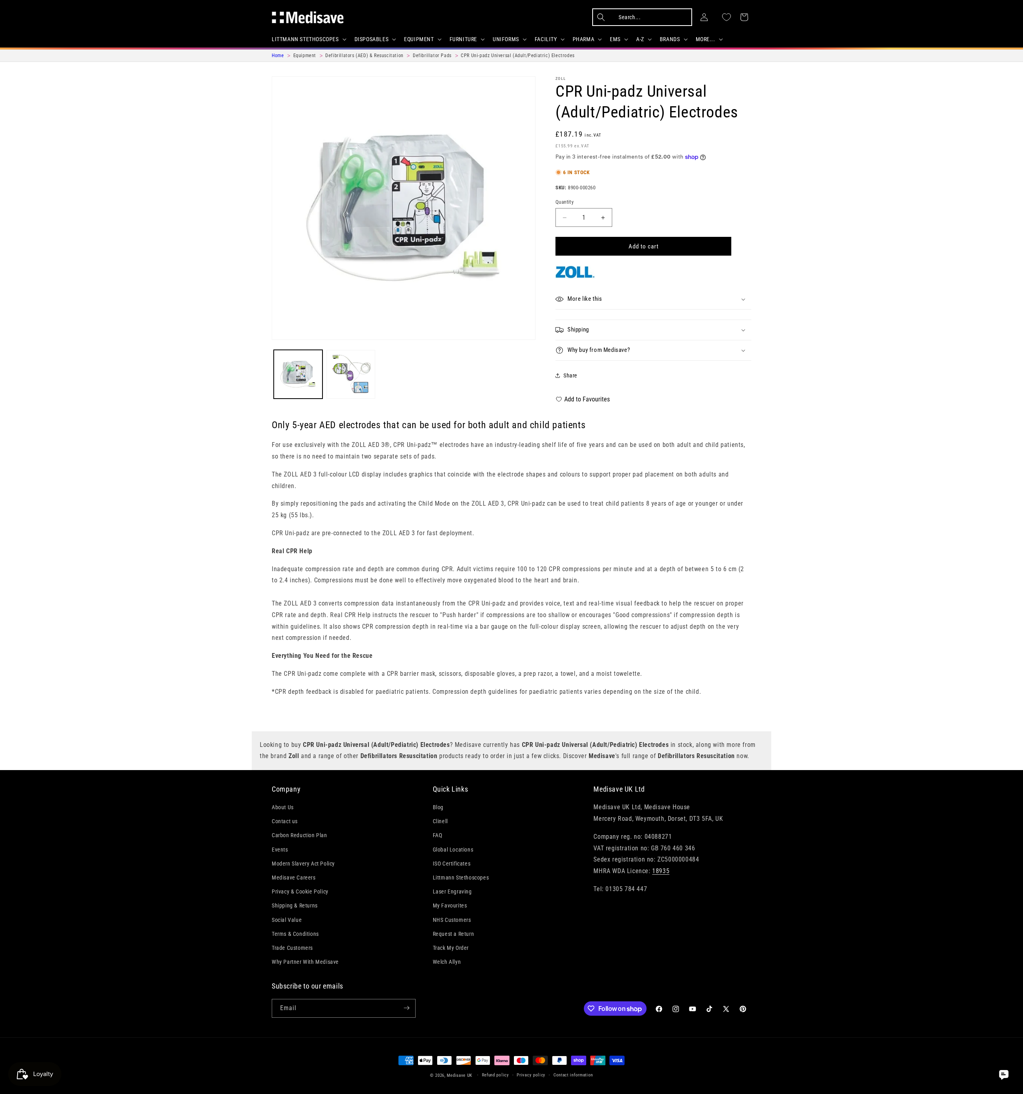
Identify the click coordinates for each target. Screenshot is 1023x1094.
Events (280, 849)
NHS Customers (452, 920)
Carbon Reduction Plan (299, 835)
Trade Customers (292, 948)
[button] (308, 39)
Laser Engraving (452, 892)
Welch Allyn (447, 962)
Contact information (573, 1075)
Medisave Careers (294, 878)
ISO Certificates (452, 863)
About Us (283, 807)
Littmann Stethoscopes (461, 878)
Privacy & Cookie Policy (300, 892)
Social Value (287, 920)
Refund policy (495, 1075)
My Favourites (450, 906)
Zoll (560, 78)
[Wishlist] (726, 17)
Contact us (285, 821)
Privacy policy (531, 1075)
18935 (660, 871)
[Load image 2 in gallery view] (350, 374)
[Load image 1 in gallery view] (298, 374)
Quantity (564, 202)
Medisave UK (459, 1075)
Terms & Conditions (295, 934)
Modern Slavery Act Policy (303, 863)
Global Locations (453, 849)
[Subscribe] (406, 1008)
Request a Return (453, 934)
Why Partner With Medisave (305, 962)
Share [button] (570, 375)
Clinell (440, 821)
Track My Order (451, 948)
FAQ (437, 835)
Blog (438, 807)
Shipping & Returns (295, 906)
